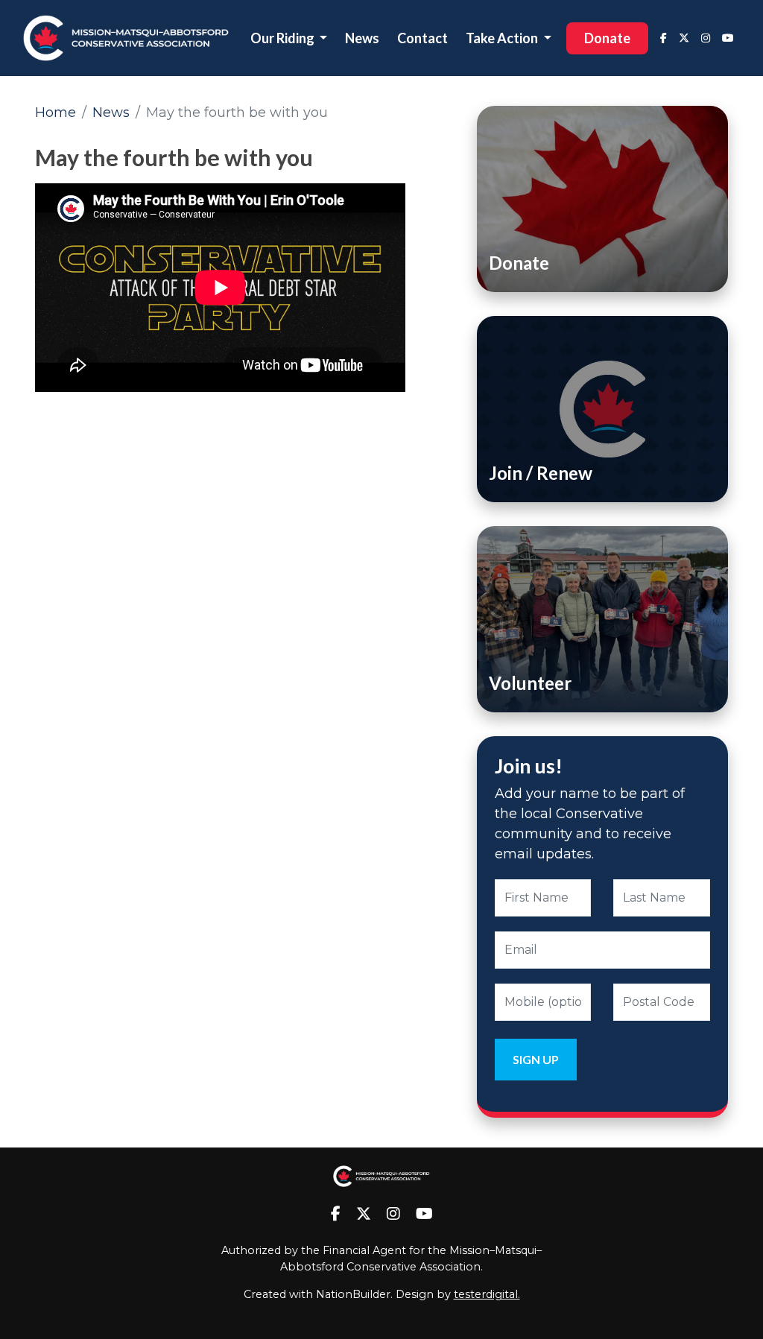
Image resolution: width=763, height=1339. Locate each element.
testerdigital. (487, 1294)
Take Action (503, 38)
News (362, 38)
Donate (607, 38)
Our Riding (283, 38)
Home (55, 112)
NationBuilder (353, 1294)
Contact (422, 38)
